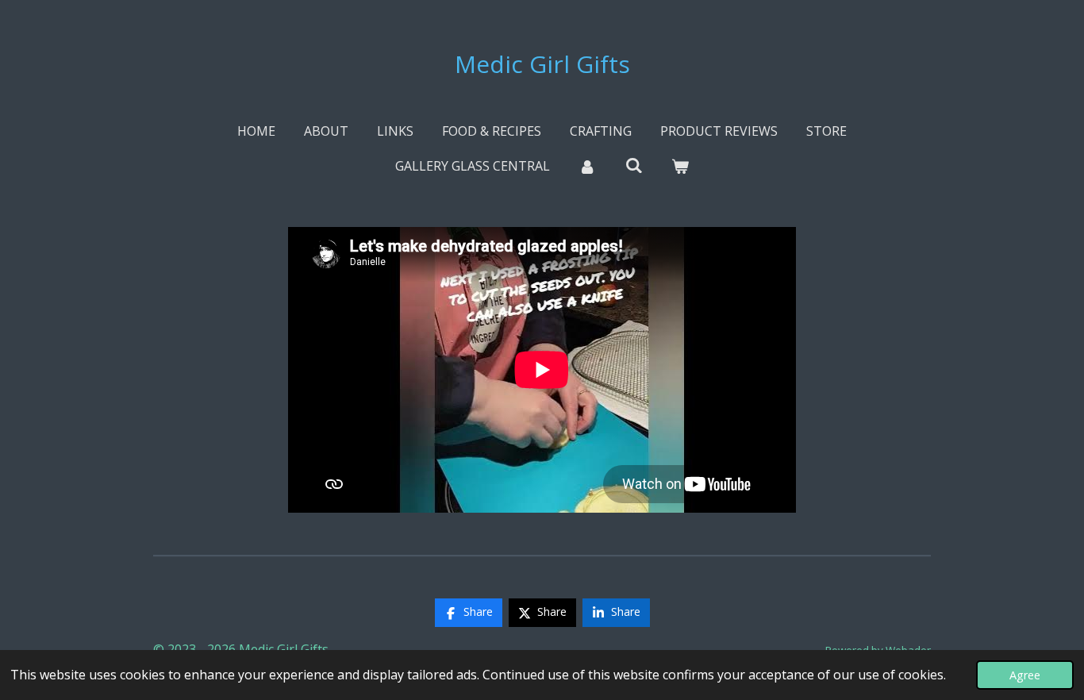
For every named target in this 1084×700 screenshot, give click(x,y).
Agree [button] (1024, 675)
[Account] (587, 165)
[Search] (633, 165)
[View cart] (680, 165)
